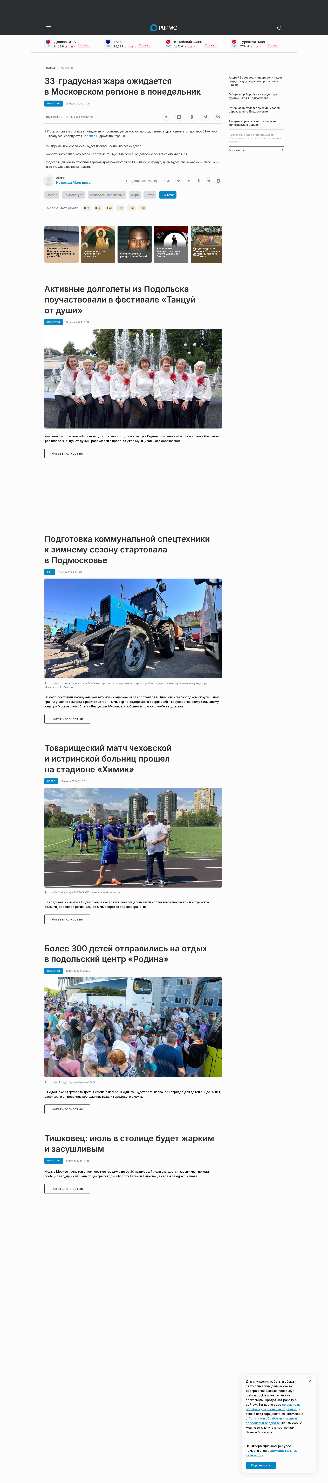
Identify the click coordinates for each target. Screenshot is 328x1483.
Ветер (150, 195)
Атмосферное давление (107, 195)
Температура (73, 195)
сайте (91, 136)
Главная (50, 67)
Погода (51, 195)
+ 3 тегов (167, 195)
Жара (135, 195)
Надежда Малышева (73, 182)
